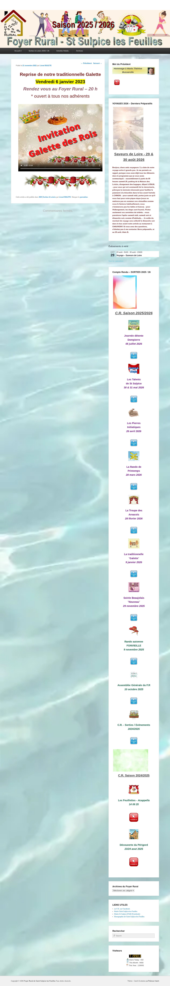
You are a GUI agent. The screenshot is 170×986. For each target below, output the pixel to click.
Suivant (97, 63)
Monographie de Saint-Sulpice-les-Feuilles (129, 917)
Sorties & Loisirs (49, 197)
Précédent (86, 63)
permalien (84, 197)
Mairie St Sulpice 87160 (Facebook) (127, 914)
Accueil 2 (18, 51)
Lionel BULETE (46, 65)
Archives (79, 51)
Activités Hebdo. (62, 51)
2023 (40, 197)
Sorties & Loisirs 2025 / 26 (39, 51)
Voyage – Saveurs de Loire (129, 255)
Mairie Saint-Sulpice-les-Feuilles (125, 911)
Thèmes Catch (153, 981)
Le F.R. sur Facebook (122, 909)
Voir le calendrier (116, 261)
